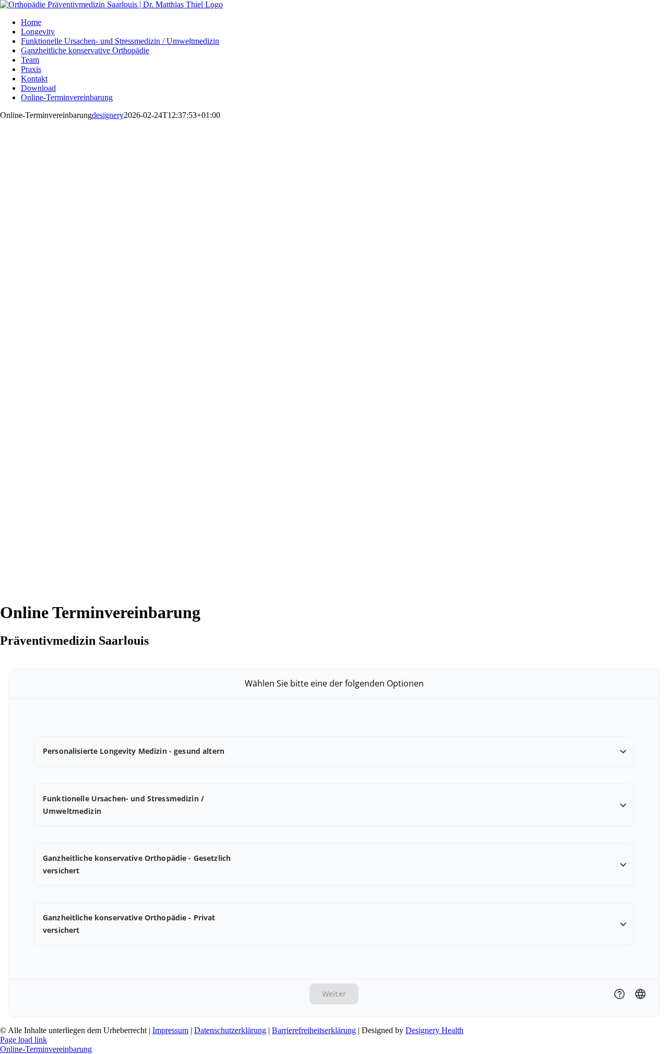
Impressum (170, 1030)
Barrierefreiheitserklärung (314, 1030)
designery (108, 115)
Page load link (23, 1039)
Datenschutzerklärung (230, 1030)
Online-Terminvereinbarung (46, 1049)
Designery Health (434, 1030)
